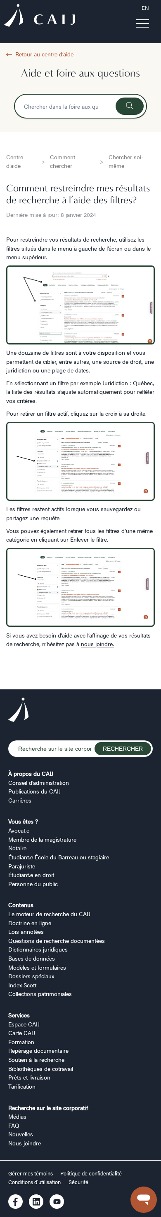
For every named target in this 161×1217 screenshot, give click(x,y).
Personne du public (33, 884)
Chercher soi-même (126, 161)
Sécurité (78, 1182)
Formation (21, 1042)
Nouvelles (20, 1134)
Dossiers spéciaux (31, 976)
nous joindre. (97, 644)
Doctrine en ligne (29, 923)
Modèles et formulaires (37, 967)
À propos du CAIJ (30, 773)
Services (19, 1015)
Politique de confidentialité (91, 1173)
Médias (17, 1116)
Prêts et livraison (29, 1077)
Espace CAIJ (24, 1024)
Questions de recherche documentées (56, 940)
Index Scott (22, 985)
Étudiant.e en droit (31, 874)
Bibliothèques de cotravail (40, 1068)
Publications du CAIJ (34, 791)
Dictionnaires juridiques (38, 949)
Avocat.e (18, 830)
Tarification (22, 1086)
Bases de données (31, 958)
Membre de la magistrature (42, 839)
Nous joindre (24, 1143)
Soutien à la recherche (36, 1059)
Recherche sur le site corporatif (48, 1107)
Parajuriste (21, 866)
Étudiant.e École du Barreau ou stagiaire (58, 857)
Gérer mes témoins (31, 1173)
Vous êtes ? (23, 821)
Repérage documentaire (38, 1050)
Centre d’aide (14, 161)
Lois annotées (26, 931)
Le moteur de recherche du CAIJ (49, 914)
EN (145, 8)
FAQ (13, 1125)
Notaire (17, 848)
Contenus (20, 905)
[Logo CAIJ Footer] (18, 711)
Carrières (19, 800)
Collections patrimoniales (40, 993)
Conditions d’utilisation (34, 1182)
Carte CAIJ (21, 1033)
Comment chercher (62, 161)
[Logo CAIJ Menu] (39, 16)
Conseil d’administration (38, 782)
